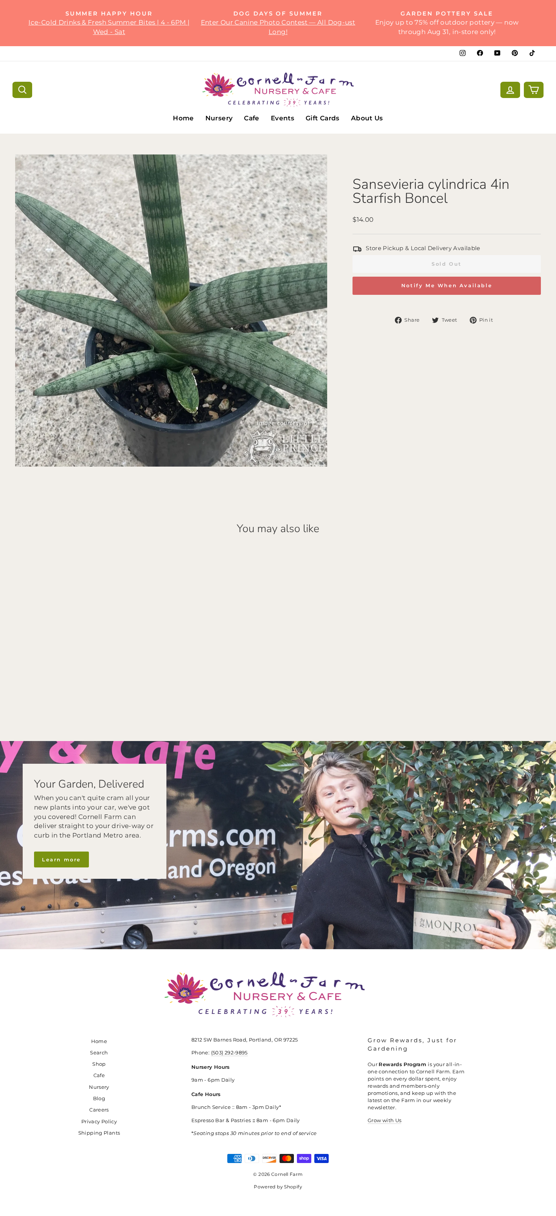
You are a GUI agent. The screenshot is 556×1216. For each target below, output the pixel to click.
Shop (99, 1064)
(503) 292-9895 (229, 1053)
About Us (367, 118)
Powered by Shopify (278, 1187)
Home (183, 118)
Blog (99, 1098)
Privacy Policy (99, 1121)
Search (99, 1053)
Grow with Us (385, 1120)
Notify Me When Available (446, 285)
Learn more (61, 859)
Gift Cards (323, 118)
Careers (99, 1110)
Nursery (219, 118)
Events (282, 118)
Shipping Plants (99, 1133)
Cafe (251, 118)
